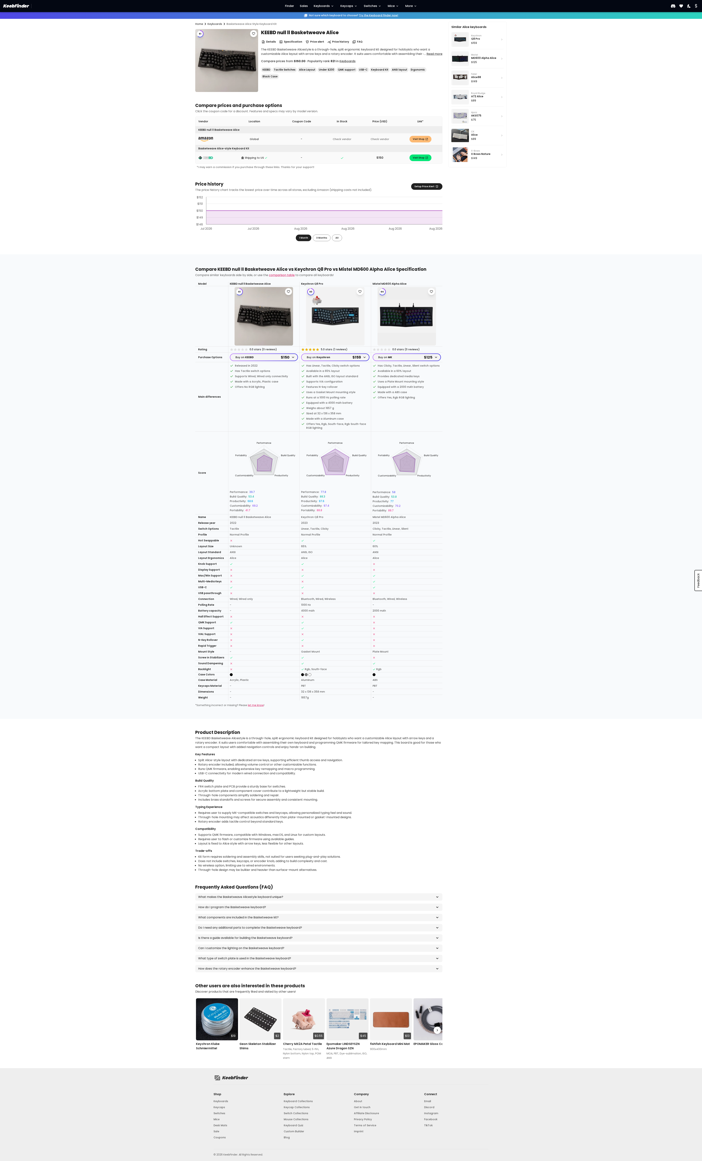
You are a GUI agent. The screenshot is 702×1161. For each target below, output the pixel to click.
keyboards (214, 24)
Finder (289, 6)
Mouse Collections (296, 1119)
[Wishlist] (681, 6)
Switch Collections (296, 1113)
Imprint (358, 1131)
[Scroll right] (437, 1030)
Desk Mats (220, 1125)
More (409, 6)
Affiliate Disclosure (366, 1113)
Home (199, 24)
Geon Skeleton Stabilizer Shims (257, 1046)
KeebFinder (15, 6)
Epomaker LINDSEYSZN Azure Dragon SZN (343, 1046)
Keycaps (346, 6)
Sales (304, 6)
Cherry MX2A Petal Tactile (302, 1044)
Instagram (431, 1113)
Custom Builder (294, 1131)
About (358, 1101)
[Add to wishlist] (253, 33)
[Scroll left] (200, 1030)
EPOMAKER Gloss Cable (431, 1044)
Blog (287, 1137)
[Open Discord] (673, 6)
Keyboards (322, 6)
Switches (370, 6)
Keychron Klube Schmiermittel (208, 1046)
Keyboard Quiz (293, 1125)
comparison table (282, 275)
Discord (429, 1107)
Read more (434, 54)
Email (427, 1101)
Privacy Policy (363, 1119)
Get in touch (362, 1107)
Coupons (220, 1137)
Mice (391, 6)
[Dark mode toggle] (689, 6)
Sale (216, 1131)
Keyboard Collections (298, 1101)
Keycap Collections (297, 1107)
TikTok (428, 1125)
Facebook (430, 1119)
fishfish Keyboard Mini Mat (390, 1044)
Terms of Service (365, 1125)
